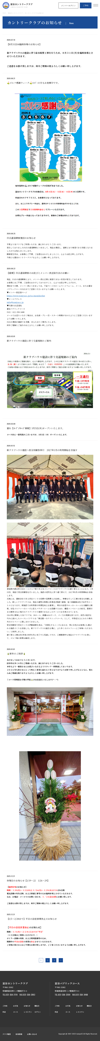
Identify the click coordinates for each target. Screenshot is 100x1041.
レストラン (28, 1012)
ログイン (38, 1012)
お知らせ (27, 1006)
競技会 (37, 1006)
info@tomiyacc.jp (15, 302)
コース (15, 1012)
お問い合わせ (32, 1034)
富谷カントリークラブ (21, 5)
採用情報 (19, 1034)
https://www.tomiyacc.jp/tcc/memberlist (26, 295)
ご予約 (86, 5)
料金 (4, 1012)
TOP (4, 13)
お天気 (15, 1006)
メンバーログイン (68, 5)
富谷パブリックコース (67, 983)
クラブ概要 (7, 1034)
